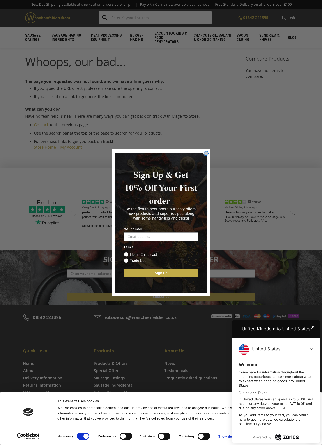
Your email (133, 229)
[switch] (126, 436)
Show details (228, 436)
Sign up (161, 273)
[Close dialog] (206, 153)
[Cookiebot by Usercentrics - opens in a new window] (28, 436)
